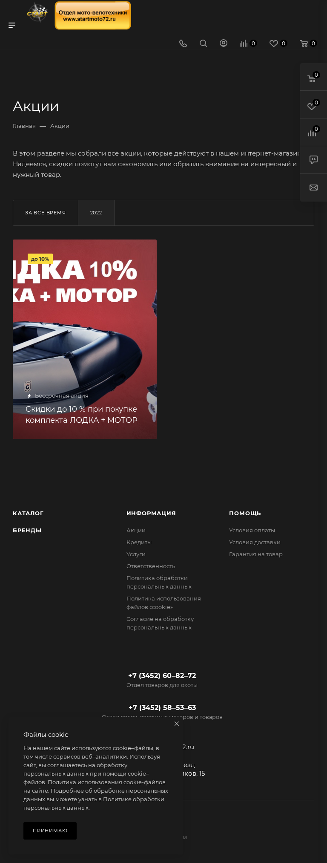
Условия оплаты (252, 530)
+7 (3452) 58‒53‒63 (162, 715)
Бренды (27, 530)
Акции (136, 530)
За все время (45, 213)
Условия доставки (255, 542)
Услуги (136, 554)
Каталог (28, 513)
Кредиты (139, 542)
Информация (151, 513)
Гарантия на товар (256, 554)
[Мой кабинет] (223, 44)
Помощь (245, 513)
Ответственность (150, 566)
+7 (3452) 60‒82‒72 (162, 680)
